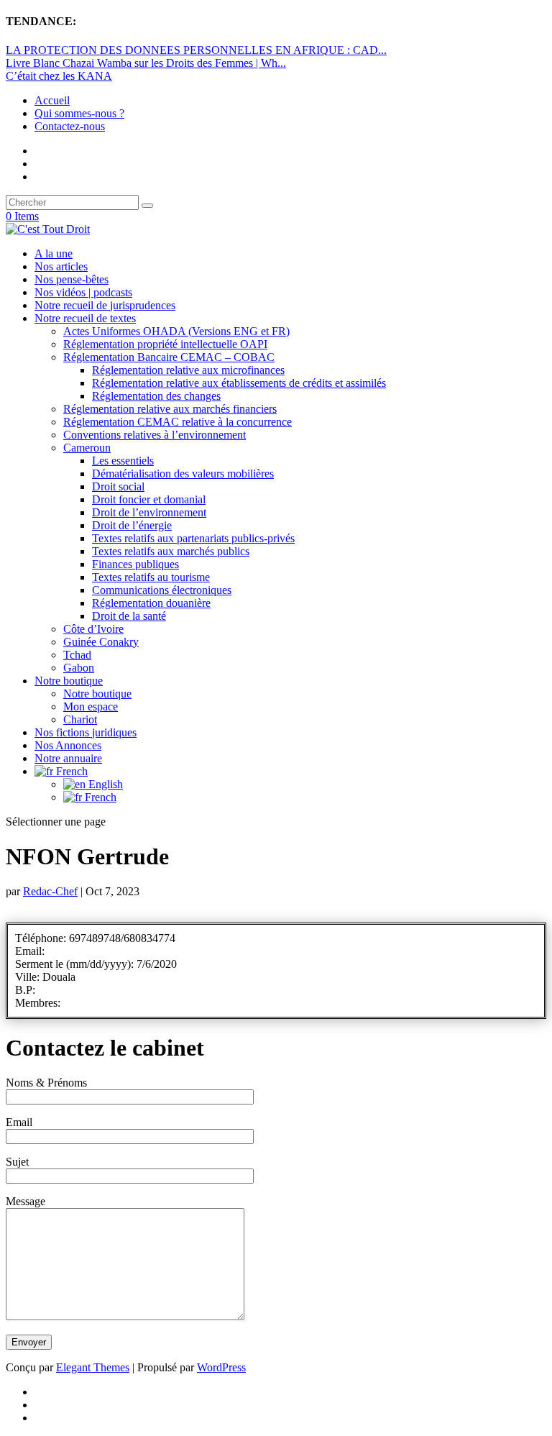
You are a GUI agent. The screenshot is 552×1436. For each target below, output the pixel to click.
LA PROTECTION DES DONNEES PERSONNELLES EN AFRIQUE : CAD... (196, 50)
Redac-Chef (50, 891)
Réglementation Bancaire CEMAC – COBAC (169, 357)
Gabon (78, 668)
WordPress (221, 1367)
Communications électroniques (161, 590)
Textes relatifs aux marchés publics (170, 551)
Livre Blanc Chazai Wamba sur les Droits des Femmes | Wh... (146, 63)
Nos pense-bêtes (71, 279)
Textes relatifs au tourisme (151, 577)
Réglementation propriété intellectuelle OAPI (165, 344)
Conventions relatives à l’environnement (154, 435)
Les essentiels (123, 460)
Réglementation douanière (151, 603)
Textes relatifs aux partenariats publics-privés (193, 538)
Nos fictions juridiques (85, 732)
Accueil (52, 100)
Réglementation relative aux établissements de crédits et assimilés (239, 383)
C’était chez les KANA (59, 76)
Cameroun (87, 448)
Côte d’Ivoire (93, 629)
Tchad (77, 655)
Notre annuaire (68, 758)
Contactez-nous (69, 126)
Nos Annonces (67, 745)
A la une (53, 253)
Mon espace (90, 706)
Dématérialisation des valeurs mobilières (183, 473)
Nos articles (61, 266)
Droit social (118, 486)
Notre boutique (68, 680)
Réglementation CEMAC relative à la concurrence (177, 422)
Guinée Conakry (101, 642)
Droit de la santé (129, 616)
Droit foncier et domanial (149, 499)
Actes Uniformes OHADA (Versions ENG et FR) (176, 331)
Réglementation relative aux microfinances (188, 370)
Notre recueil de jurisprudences (104, 305)
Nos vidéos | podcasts (83, 292)
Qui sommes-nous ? (79, 113)
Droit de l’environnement (149, 512)
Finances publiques (135, 564)
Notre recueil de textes (85, 318)
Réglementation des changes (156, 396)
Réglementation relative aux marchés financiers (170, 409)
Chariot (80, 719)
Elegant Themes (92, 1367)
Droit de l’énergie (132, 525)
